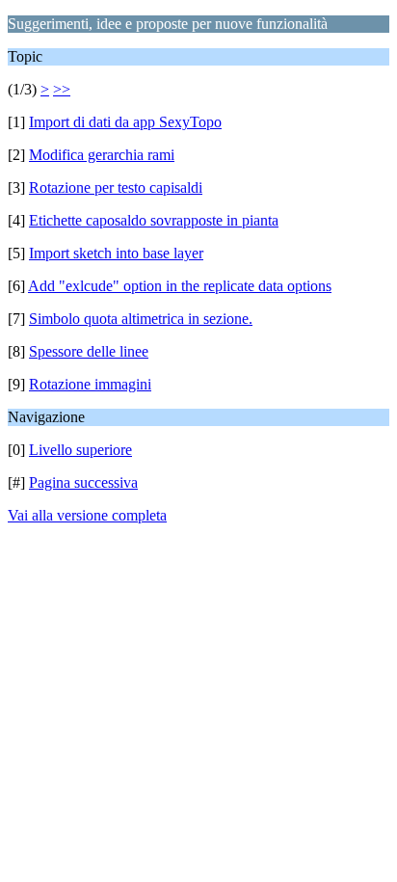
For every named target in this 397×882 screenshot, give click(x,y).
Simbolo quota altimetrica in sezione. (140, 318)
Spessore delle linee (88, 351)
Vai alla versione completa (87, 515)
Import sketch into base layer (116, 253)
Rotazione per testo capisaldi (115, 187)
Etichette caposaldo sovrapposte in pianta (153, 220)
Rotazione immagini (90, 384)
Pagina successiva (83, 482)
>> (61, 89)
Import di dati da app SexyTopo (125, 122)
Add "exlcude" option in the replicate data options (179, 286)
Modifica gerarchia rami (101, 155)
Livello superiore (80, 449)
